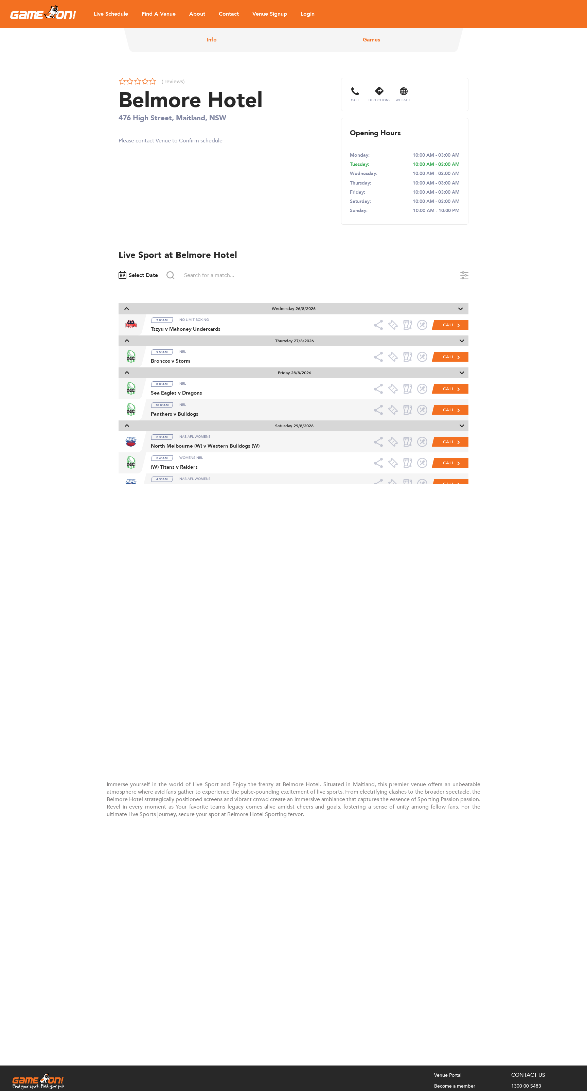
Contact (229, 14)
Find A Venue (159, 14)
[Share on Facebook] (380, 325)
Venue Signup (269, 14)
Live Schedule (111, 14)
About (197, 14)
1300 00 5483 (526, 1086)
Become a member (454, 1086)
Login (308, 14)
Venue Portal (447, 1075)
